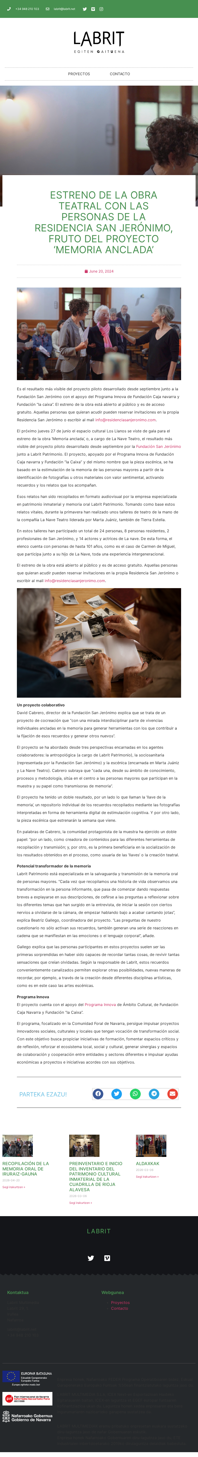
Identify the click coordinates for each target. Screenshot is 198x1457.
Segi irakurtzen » (13, 1187)
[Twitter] (85, 9)
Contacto (120, 74)
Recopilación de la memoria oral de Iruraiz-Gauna (25, 1168)
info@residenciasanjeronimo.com (125, 419)
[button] (98, 1094)
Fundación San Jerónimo (158, 446)
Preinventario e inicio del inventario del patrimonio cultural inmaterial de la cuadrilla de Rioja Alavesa (95, 1176)
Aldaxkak (147, 1163)
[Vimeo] (93, 9)
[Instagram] (101, 9)
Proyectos (79, 74)
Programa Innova (100, 1004)
